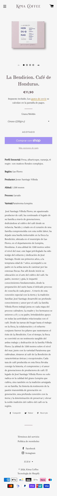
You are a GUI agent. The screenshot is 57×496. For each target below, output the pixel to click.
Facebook (30, 448)
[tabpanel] (28, 35)
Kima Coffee (32, 469)
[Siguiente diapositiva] (38, 65)
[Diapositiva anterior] (18, 65)
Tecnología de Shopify (29, 473)
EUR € (27, 461)
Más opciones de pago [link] (28, 148)
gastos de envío (38, 98)
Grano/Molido (28, 114)
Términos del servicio (28, 436)
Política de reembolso (28, 441)
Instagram (30, 453)
